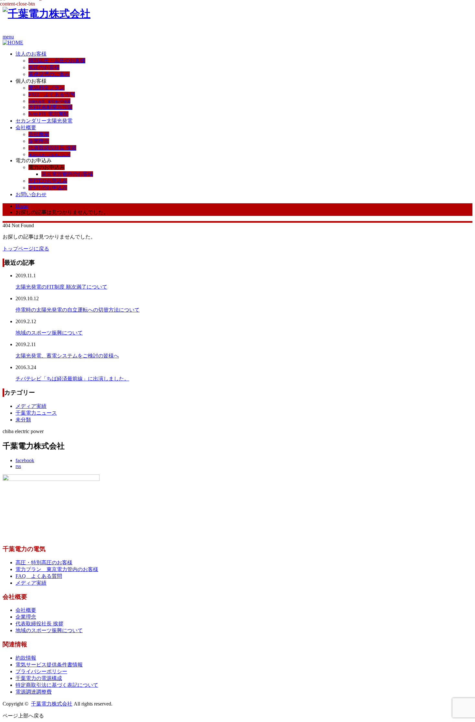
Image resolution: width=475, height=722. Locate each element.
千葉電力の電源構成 (39, 678)
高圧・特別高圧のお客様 (44, 562)
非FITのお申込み (47, 187)
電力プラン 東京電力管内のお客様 (57, 569)
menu (8, 36)
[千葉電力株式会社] (46, 13)
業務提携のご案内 (49, 74)
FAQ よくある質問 (51, 94)
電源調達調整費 (34, 692)
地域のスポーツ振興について (49, 332)
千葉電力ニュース (36, 413)
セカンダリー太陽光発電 (44, 120)
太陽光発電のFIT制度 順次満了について (61, 287)
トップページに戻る (26, 248)
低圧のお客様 (43, 67)
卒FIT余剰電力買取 (50, 107)
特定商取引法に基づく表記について (57, 685)
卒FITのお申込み (47, 181)
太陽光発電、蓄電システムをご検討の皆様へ (67, 355)
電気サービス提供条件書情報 (49, 664)
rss (18, 466)
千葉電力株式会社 (51, 703)
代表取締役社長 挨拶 (52, 148)
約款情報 (26, 658)
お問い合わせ (31, 194)
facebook (25, 460)
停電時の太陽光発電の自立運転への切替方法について (78, 310)
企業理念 (38, 141)
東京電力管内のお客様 (67, 174)
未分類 (23, 419)
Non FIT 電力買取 (48, 114)
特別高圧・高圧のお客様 (56, 60)
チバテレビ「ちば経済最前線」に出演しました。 (72, 378)
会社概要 (26, 127)
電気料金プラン (46, 87)
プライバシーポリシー (41, 671)
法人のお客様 (31, 54)
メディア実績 (31, 406)
